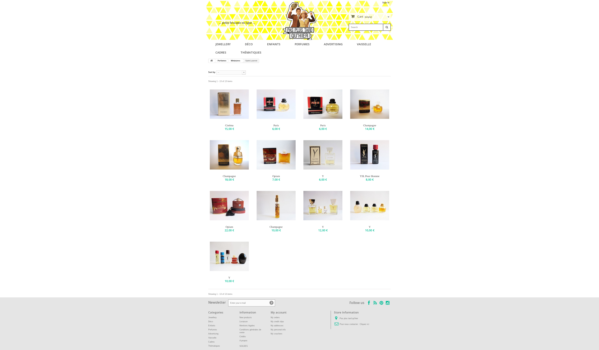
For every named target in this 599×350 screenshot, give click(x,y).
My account (279, 312)
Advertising (333, 44)
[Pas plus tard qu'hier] (299, 21)
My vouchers (276, 334)
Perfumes (302, 44)
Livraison (243, 321)
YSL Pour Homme (370, 176)
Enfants (273, 44)
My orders (275, 317)
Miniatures (235, 61)
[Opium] (276, 154)
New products (245, 317)
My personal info (278, 329)
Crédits (242, 336)
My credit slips (277, 321)
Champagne (369, 125)
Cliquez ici (364, 324)
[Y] (323, 154)
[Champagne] (370, 104)
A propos (243, 340)
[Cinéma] (229, 104)
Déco (249, 44)
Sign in (385, 2)
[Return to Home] (211, 61)
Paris (276, 125)
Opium (276, 176)
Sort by (211, 72)
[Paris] (276, 104)
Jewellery (223, 44)
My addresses (277, 325)
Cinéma (229, 125)
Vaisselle (364, 44)
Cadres (220, 52)
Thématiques (251, 52)
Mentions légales (247, 325)
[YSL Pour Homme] (370, 154)
